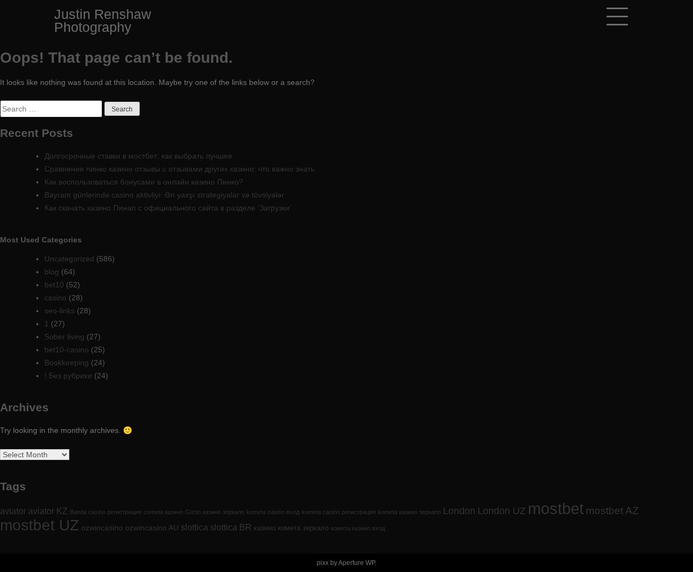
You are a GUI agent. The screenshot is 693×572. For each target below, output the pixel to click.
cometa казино (163, 512)
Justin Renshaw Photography (102, 20)
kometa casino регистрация (339, 512)
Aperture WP (356, 563)
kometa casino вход (272, 512)
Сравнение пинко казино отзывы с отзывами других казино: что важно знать (179, 169)
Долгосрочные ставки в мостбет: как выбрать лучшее (138, 156)
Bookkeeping (66, 362)
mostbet (556, 508)
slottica (194, 527)
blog (51, 271)
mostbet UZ (39, 525)
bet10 (54, 284)
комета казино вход (358, 528)
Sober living (64, 336)
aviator (13, 511)
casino (55, 297)
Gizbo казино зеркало (214, 512)
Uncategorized (69, 258)
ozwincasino (102, 527)
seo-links (59, 310)
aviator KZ (48, 511)
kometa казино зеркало (409, 512)
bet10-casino (66, 349)
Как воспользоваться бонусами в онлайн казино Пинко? (143, 181)
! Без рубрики (68, 375)
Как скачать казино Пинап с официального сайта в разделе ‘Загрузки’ (167, 207)
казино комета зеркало (291, 528)
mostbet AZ (612, 510)
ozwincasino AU (152, 527)
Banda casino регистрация (105, 512)
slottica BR (231, 527)
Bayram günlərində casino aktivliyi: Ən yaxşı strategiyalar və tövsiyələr (164, 194)
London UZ (502, 510)
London (459, 510)
